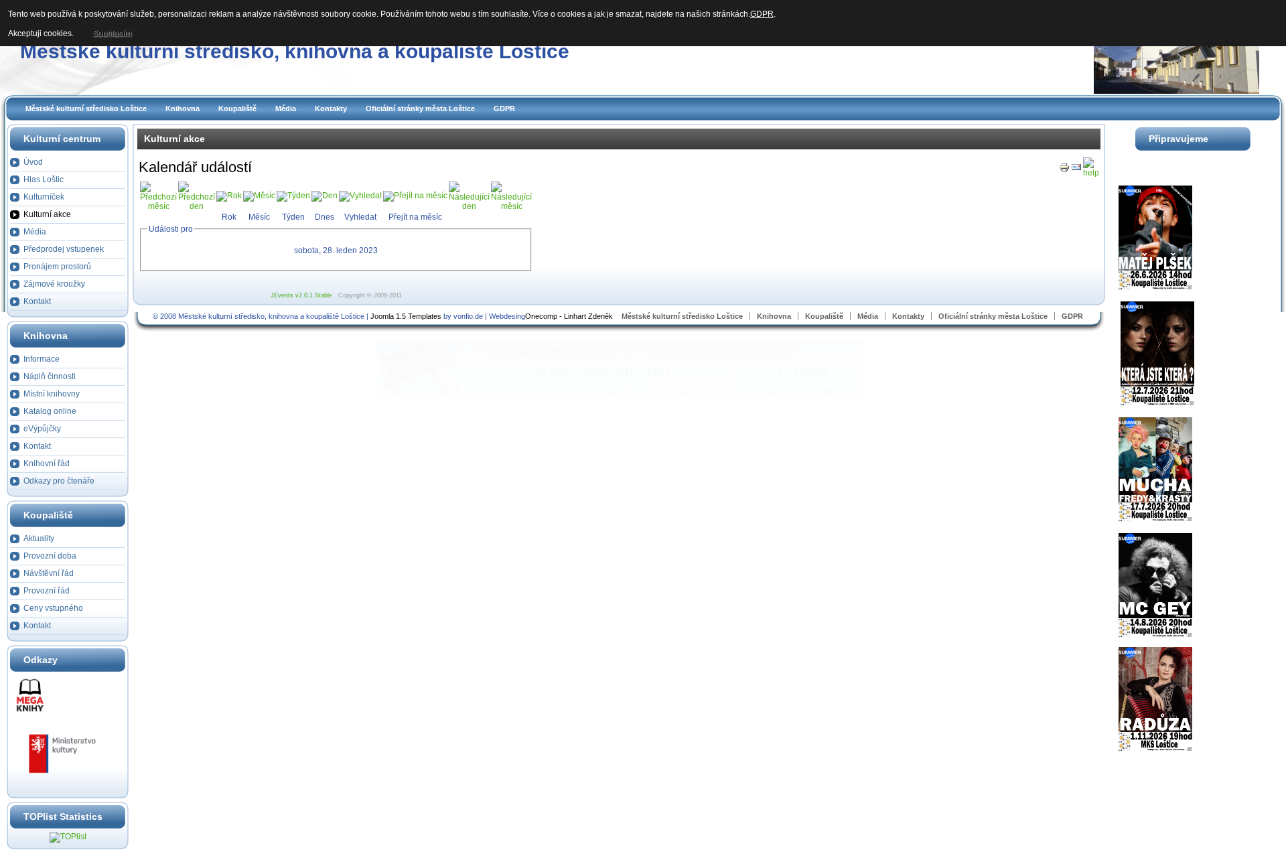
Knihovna (182, 108)
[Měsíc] (259, 195)
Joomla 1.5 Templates (405, 316)
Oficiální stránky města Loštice (420, 108)
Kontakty (331, 108)
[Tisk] (1064, 170)
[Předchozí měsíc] (158, 206)
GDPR (504, 108)
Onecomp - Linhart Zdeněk (569, 316)
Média (285, 108)
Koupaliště (237, 108)
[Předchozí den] (196, 206)
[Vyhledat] (360, 195)
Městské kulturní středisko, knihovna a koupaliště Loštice (294, 51)
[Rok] (229, 195)
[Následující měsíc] (511, 206)
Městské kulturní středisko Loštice (86, 108)
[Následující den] (469, 206)
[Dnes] (324, 195)
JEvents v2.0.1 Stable (301, 295)
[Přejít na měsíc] (415, 195)
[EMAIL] (1076, 170)
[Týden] (293, 195)
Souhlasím (111, 33)
